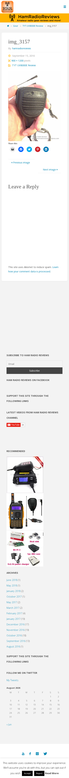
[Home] (8, 25)
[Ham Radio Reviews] (7, 6)
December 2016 (15, 624)
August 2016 (13, 646)
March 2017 (13, 607)
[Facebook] (30, 753)
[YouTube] (23, 753)
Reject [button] (39, 773)
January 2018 (13, 591)
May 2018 (12, 585)
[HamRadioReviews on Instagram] (37, 753)
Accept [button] (27, 773)
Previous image (21, 162)
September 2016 (16, 641)
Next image (49, 169)
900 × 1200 (17, 60)
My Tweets (12, 680)
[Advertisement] (34, 324)
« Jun (9, 724)
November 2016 (15, 630)
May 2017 (12, 602)
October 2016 (14, 635)
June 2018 (12, 580)
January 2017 (13, 618)
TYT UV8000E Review (33, 25)
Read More (52, 773)
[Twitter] (45, 753)
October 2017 (14, 596)
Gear (15, 25)
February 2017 (14, 613)
